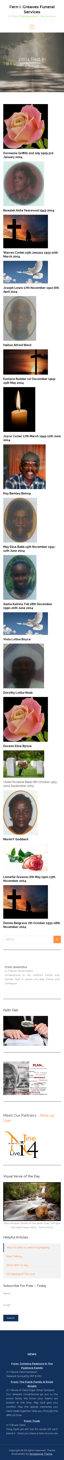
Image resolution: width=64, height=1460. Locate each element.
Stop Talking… (14, 1256)
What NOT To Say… (17, 1265)
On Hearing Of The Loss (20, 1274)
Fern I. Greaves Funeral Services (32, 9)
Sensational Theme (40, 1454)
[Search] (57, 939)
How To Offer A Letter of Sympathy (28, 1247)
